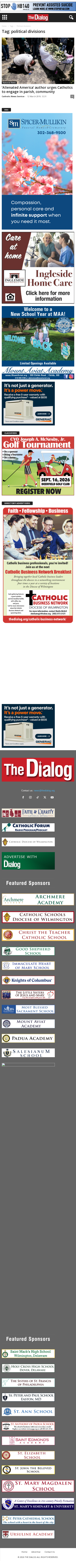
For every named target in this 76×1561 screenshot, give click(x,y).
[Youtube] (52, 797)
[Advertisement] (38, 663)
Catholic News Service (13, 96)
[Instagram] (31, 797)
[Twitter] (45, 797)
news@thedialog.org (44, 790)
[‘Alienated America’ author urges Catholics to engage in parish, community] (38, 61)
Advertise (35, 1551)
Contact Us (50, 1551)
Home (4, 26)
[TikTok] (38, 797)
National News (9, 82)
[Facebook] (24, 797)
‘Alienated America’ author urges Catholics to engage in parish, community (37, 89)
